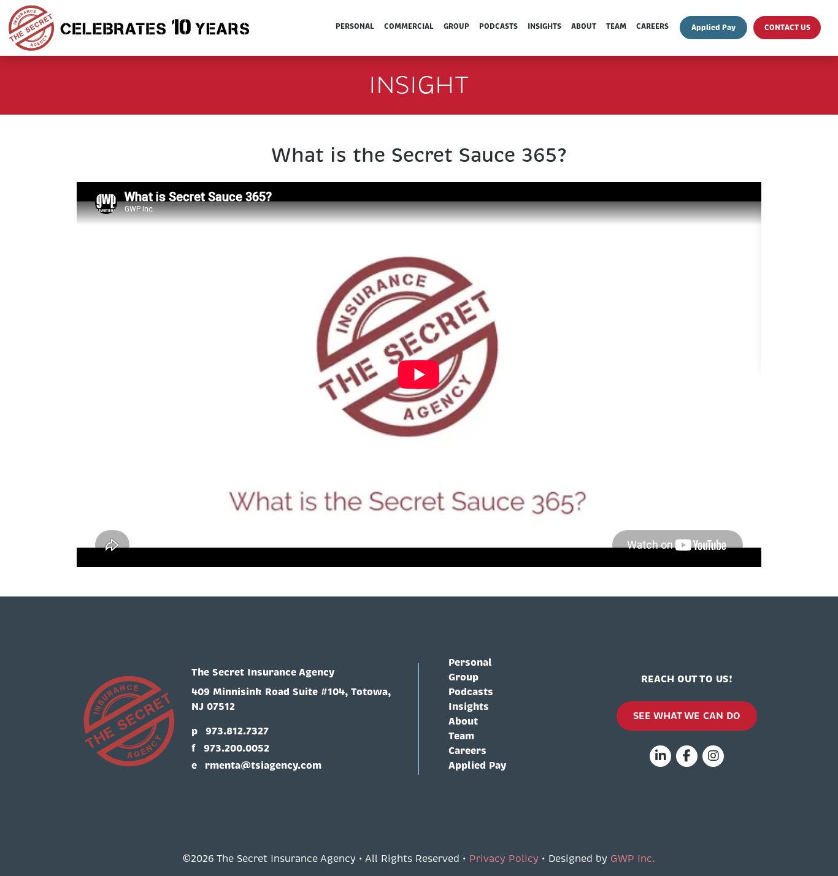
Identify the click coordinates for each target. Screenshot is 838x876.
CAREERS (652, 26)
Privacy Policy (504, 859)
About (463, 721)
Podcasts (470, 691)
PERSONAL (355, 26)
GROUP (456, 26)
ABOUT (583, 26)
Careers (467, 750)
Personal (470, 662)
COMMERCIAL (409, 26)
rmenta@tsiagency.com (263, 765)
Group (463, 677)
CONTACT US (787, 27)
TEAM (616, 26)
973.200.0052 (236, 748)
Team (461, 735)
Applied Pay (713, 27)
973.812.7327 (237, 731)
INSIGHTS (544, 26)
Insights (468, 706)
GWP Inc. (632, 859)
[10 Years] (130, 28)
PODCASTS (498, 26)
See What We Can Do (686, 716)
